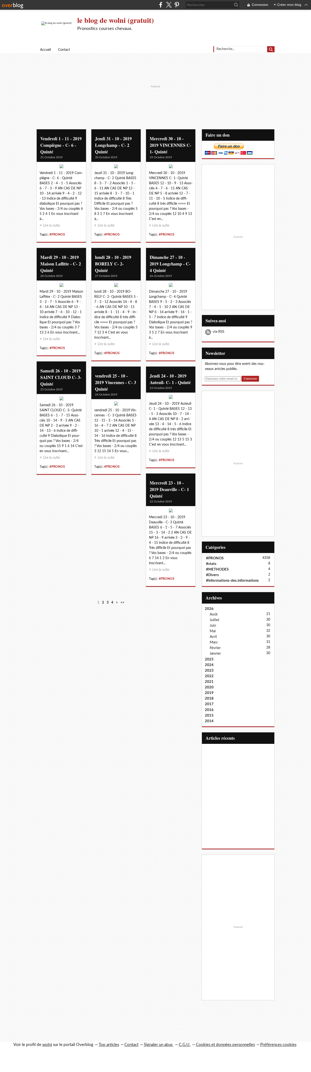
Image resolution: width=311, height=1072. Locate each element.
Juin (213, 625)
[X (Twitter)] (169, 5)
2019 (209, 693)
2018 (209, 698)
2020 (209, 687)
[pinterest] (177, 5)
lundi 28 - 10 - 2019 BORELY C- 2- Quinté (113, 263)
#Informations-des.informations (232, 580)
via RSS (218, 332)
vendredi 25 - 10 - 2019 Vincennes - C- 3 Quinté (115, 382)
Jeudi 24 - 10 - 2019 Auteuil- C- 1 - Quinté (170, 379)
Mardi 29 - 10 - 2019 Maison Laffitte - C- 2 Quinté (60, 263)
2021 (209, 682)
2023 (209, 670)
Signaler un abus (158, 1045)
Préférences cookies (278, 1045)
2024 (209, 665)
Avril (213, 637)
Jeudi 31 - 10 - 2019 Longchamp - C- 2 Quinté (113, 145)
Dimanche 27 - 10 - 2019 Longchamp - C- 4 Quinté (170, 263)
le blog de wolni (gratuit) (115, 20)
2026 (209, 609)
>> (122, 602)
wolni (47, 1045)
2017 (209, 704)
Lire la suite (51, 225)
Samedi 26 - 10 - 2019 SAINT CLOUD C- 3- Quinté (60, 377)
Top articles (109, 1045)
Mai (213, 631)
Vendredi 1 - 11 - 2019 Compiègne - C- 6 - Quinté (61, 145)
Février (215, 648)
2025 (209, 659)
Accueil (45, 50)
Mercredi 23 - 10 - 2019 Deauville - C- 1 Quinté (169, 489)
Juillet (214, 620)
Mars (214, 642)
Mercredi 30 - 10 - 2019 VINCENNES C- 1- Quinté (170, 145)
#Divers (212, 575)
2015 (209, 715)
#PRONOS (57, 234)
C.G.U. (184, 1045)
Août (213, 614)
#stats (211, 564)
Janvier (215, 653)
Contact (64, 50)
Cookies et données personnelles (225, 1045)
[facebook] (161, 5)
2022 (209, 676)
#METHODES (217, 569)
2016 (209, 710)
